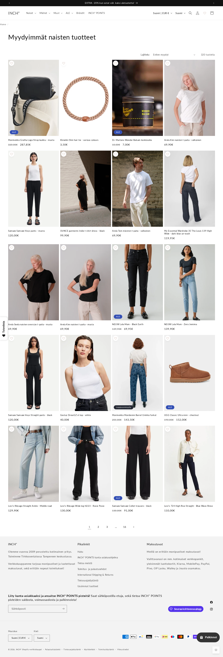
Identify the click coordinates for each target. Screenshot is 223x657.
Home (3, 24)
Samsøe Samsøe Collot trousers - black (131, 506)
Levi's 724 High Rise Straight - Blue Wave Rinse (188, 506)
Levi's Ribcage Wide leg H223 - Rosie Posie (82, 506)
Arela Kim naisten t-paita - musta (77, 324)
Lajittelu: (145, 54)
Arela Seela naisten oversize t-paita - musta (30, 324)
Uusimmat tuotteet (88, 586)
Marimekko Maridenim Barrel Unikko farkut (134, 415)
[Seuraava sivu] (133, 527)
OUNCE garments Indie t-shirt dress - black (82, 231)
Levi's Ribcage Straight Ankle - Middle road (30, 506)
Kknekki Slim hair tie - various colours (79, 140)
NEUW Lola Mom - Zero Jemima (180, 324)
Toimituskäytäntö (106, 649)
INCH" (19, 649)
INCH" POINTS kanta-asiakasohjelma (98, 557)
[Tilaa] (63, 609)
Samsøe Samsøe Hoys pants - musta (26, 231)
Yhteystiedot (123, 649)
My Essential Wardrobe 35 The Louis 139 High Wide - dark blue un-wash (188, 232)
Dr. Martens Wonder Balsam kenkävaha (132, 140)
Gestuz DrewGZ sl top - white (75, 415)
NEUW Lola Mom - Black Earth (127, 324)
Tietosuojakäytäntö (88, 580)
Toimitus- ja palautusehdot (92, 569)
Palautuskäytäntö (52, 649)
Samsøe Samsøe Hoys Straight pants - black (30, 415)
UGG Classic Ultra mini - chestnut (181, 415)
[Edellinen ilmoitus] (9, 3)
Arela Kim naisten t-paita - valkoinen (182, 140)
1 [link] (89, 526)
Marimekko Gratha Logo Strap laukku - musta (31, 140)
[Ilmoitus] (213, 3)
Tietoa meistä (85, 563)
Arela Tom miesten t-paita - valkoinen (131, 231)
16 (124, 527)
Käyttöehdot (89, 649)
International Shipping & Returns (95, 574)
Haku (80, 551)
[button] (31, 13)
